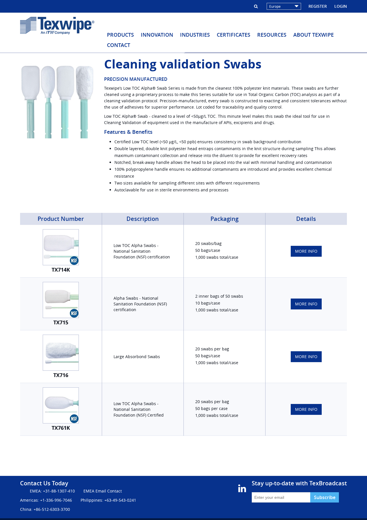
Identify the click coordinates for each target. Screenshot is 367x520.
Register (318, 6)
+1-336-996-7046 (56, 500)
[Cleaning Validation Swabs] (57, 100)
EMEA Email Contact (102, 491)
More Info (306, 251)
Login (340, 6)
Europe (275, 6)
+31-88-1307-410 (59, 491)
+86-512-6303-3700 (52, 509)
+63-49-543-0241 (120, 500)
